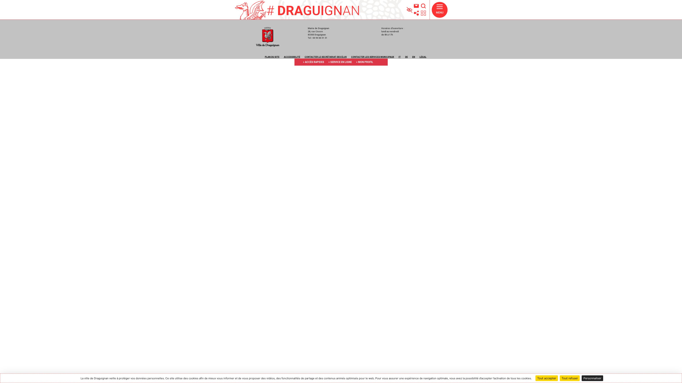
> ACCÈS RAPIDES (313, 62)
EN (413, 57)
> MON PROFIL (364, 62)
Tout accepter (546, 378)
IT (400, 57)
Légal (423, 57)
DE (406, 57)
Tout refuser (570, 378)
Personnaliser (592, 378)
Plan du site (272, 57)
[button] (440, 10)
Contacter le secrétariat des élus (326, 57)
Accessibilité (292, 57)
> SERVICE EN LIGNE (340, 62)
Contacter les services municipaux (372, 57)
